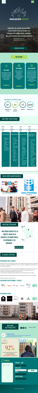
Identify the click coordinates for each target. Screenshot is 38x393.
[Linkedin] (26, 328)
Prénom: (17, 363)
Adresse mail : (19, 376)
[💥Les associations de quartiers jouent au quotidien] (10, 349)
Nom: (22, 363)
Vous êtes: (18, 368)
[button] (19, 57)
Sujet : (17, 372)
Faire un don (33, 2)
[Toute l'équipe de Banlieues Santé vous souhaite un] (28, 349)
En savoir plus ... (6, 85)
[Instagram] (21, 328)
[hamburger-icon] (28, 1)
